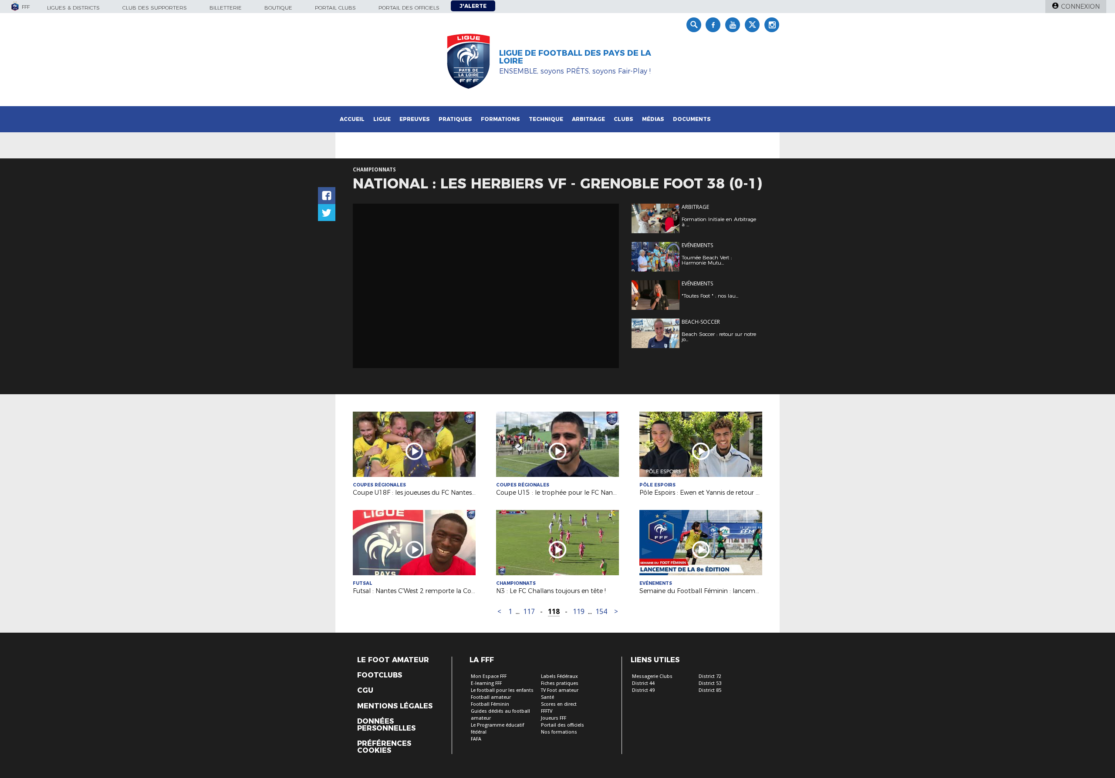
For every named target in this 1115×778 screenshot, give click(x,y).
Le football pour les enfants (502, 690)
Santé (547, 697)
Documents (692, 119)
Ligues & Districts (73, 7)
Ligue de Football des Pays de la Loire (575, 57)
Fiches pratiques (559, 683)
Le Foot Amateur (393, 660)
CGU (365, 690)
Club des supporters (154, 7)
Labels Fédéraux (559, 676)
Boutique (278, 7)
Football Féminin (490, 704)
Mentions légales (394, 706)
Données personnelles (386, 725)
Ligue (382, 119)
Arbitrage (588, 119)
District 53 (710, 683)
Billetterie (225, 7)
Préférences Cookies (384, 747)
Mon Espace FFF (489, 676)
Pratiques (455, 119)
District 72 (710, 676)
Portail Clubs (335, 7)
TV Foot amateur (559, 690)
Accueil (352, 119)
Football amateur (491, 697)
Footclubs (379, 675)
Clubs (623, 119)
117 (529, 611)
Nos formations (559, 732)
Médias (653, 119)
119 (579, 611)
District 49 (643, 690)
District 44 (643, 683)
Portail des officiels (408, 7)
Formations (500, 119)
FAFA (476, 739)
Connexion (1080, 6)
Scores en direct (559, 704)
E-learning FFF (486, 683)
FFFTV (546, 711)
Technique (546, 119)
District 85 (710, 690)
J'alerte (473, 6)
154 (601, 611)
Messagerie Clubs (652, 676)
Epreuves (414, 119)
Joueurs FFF (553, 718)
